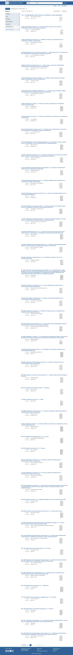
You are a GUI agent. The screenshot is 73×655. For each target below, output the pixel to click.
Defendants (8, 19)
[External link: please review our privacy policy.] (6, 650)
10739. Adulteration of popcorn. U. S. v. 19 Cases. (34, 448)
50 (64, 11)
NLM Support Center (56, 648)
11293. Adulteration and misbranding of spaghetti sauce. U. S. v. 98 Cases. (40, 597)
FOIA (38, 649)
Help (59, 5)
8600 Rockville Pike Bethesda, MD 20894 (25, 650)
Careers (54, 651)
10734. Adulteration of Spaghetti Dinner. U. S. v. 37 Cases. (36, 436)
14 (40, 645)
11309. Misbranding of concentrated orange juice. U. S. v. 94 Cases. (38, 608)
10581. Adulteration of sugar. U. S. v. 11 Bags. (33, 399)
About (55, 5)
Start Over (7, 8)
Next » (32, 11)
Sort (57, 11)
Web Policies (39, 648)
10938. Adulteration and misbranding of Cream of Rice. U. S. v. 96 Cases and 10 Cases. (42, 511)
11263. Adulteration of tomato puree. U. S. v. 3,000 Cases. (36, 585)
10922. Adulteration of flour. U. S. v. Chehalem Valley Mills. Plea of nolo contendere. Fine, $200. (44, 499)
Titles (7, 16)
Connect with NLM (8, 648)
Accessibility (55, 649)
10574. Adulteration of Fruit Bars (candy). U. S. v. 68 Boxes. (36, 387)
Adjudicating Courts (9, 26)
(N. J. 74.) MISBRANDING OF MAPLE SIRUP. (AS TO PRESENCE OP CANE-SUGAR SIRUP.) (42, 15)
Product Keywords (9, 21)
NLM (32, 653)
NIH (34, 653)
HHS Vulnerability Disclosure (42, 651)
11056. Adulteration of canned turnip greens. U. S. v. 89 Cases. (37, 548)
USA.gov (39, 653)
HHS (37, 653)
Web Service (64, 5)
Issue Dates (8, 24)
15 (43, 645)
